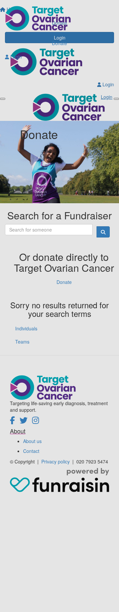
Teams (22, 341)
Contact (31, 451)
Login (15, 56)
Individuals (26, 328)
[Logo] (59, 18)
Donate (59, 43)
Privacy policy (56, 461)
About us (32, 441)
